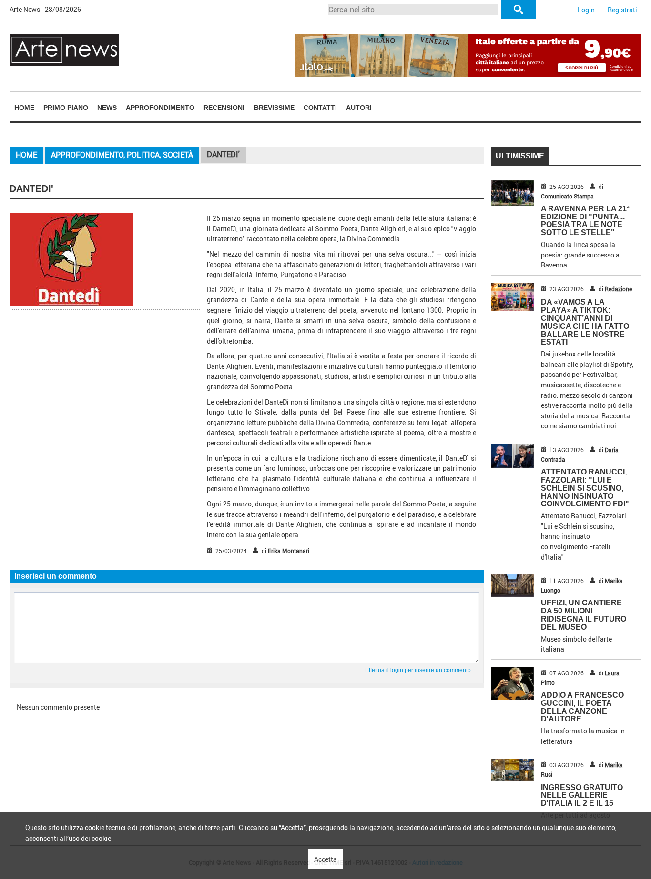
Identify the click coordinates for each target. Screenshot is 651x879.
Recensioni (223, 107)
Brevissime (274, 107)
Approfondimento (160, 107)
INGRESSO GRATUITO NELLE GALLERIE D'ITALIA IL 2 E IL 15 (582, 795)
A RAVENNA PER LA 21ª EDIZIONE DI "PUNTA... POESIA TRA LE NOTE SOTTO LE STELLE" (585, 221)
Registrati (622, 9)
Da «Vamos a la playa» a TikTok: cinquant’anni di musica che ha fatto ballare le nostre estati (585, 322)
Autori (359, 107)
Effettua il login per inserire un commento (418, 670)
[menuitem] (24, 107)
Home (24, 107)
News (107, 107)
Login (586, 9)
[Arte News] (64, 49)
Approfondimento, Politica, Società (122, 154)
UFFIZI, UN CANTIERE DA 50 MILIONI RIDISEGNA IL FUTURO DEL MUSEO (583, 615)
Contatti (320, 107)
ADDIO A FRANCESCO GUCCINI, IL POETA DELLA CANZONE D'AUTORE (582, 707)
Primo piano (65, 107)
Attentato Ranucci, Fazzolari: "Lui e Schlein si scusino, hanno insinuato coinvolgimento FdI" (585, 488)
